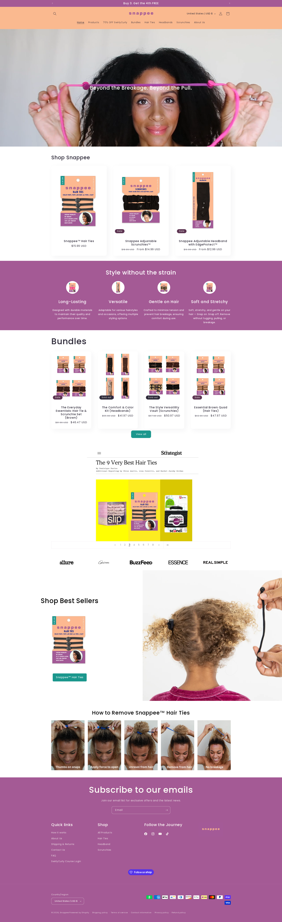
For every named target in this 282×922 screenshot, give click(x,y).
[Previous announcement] (52, 3)
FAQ (53, 855)
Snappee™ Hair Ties (79, 241)
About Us (56, 838)
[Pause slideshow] (167, 545)
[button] (54, 13)
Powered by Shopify (79, 912)
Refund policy (179, 912)
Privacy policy (162, 912)
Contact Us (58, 849)
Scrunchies (104, 849)
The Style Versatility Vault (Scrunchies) (164, 409)
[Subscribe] (166, 810)
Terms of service (119, 912)
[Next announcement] (229, 3)
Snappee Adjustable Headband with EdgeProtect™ (203, 242)
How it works (58, 832)
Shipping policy (100, 912)
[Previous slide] (115, 545)
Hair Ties (103, 838)
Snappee (64, 912)
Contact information (141, 912)
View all (141, 434)
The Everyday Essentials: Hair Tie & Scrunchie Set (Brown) (71, 412)
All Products (105, 832)
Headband (104, 844)
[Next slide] (159, 545)
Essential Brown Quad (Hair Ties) (210, 409)
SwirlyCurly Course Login (66, 861)
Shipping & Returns (62, 844)
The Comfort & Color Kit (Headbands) (118, 409)
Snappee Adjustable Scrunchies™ (141, 242)
